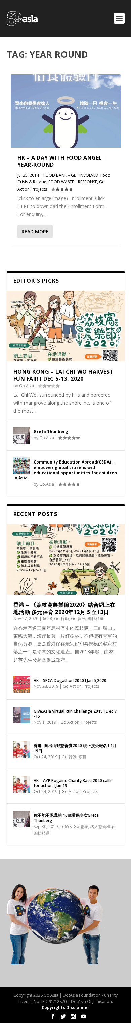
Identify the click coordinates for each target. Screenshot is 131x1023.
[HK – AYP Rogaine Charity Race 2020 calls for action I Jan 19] (21, 784)
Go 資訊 (78, 618)
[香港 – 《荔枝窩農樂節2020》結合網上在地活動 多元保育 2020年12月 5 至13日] (66, 559)
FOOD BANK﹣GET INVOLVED (70, 175)
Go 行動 (61, 618)
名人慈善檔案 (102, 826)
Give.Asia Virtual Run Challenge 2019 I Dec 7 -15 (75, 713)
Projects (39, 189)
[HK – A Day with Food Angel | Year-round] (66, 111)
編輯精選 (96, 618)
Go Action (72, 686)
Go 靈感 (81, 826)
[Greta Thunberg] (21, 435)
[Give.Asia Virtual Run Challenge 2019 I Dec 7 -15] (21, 715)
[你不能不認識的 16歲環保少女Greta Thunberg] (21, 819)
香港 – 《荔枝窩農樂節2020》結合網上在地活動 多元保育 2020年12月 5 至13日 (64, 608)
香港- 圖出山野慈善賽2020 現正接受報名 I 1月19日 (75, 748)
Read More (35, 231)
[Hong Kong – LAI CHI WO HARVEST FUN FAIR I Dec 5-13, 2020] (66, 326)
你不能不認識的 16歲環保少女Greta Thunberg (66, 817)
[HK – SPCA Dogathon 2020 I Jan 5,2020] (21, 684)
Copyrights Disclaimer (65, 1007)
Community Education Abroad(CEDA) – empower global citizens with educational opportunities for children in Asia (65, 470)
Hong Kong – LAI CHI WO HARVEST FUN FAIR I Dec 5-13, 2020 (63, 375)
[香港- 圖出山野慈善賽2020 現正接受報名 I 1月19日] (21, 749)
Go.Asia (26, 386)
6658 (47, 618)
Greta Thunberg (51, 431)
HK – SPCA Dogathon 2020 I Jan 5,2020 (70, 680)
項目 (83, 757)
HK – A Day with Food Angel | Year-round (62, 161)
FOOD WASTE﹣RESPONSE (72, 182)
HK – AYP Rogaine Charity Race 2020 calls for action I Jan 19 (73, 783)
